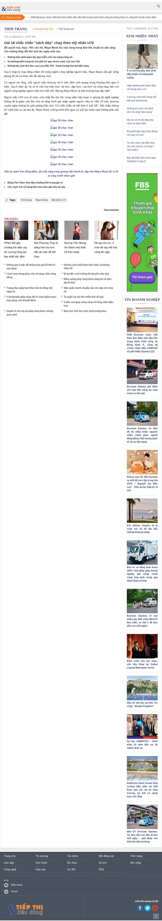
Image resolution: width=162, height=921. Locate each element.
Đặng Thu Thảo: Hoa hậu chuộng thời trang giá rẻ (35, 182)
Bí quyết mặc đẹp (44, 29)
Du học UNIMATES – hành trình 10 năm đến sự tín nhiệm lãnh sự (142, 744)
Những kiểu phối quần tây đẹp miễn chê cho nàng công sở (40, 57)
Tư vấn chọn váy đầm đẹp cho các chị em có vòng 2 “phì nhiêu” (141, 146)
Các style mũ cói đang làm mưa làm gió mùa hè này (36, 187)
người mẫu (80, 71)
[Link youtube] (140, 910)
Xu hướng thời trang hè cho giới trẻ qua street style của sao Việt (44, 61)
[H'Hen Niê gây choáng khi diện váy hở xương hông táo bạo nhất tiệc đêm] (16, 239)
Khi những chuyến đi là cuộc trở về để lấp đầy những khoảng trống (142, 529)
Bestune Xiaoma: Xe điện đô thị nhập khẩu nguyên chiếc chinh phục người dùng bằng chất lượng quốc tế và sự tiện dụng (142, 435)
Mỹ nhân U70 (59, 200)
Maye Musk (42, 200)
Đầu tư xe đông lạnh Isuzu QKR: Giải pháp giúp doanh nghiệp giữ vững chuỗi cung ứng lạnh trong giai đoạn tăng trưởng (142, 574)
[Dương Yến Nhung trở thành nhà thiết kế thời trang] (76, 239)
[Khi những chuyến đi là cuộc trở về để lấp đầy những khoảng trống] (142, 522)
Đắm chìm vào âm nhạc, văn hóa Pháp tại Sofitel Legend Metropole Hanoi (142, 664)
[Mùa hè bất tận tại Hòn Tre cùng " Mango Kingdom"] (142, 699)
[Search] (158, 6)
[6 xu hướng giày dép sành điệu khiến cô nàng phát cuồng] (142, 68)
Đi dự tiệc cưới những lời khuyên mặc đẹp (86, 273)
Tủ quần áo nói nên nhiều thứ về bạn (84, 296)
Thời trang (15, 29)
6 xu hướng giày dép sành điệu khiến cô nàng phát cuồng (141, 74)
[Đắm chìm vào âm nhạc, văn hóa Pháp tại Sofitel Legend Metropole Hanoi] (142, 657)
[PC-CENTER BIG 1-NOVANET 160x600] (142, 232)
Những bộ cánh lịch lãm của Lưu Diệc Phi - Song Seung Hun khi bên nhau (48, 66)
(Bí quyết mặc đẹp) (15, 47)
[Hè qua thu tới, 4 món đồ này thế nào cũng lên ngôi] (106, 239)
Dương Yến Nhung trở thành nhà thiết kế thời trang (75, 247)
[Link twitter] (147, 910)
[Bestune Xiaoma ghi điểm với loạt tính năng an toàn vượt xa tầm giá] (142, 383)
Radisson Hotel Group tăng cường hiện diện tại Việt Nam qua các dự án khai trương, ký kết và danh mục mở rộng (142, 790)
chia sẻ (39, 101)
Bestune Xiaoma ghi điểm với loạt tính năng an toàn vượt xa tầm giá (142, 390)
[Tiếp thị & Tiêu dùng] (11, 6)
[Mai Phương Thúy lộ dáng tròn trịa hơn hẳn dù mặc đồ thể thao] (46, 239)
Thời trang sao (66, 29)
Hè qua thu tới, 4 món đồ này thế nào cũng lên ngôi (105, 247)
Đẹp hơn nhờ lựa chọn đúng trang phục (85, 311)
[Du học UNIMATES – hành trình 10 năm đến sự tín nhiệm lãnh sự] (142, 738)
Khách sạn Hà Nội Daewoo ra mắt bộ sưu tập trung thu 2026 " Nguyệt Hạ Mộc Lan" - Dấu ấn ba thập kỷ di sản (142, 484)
